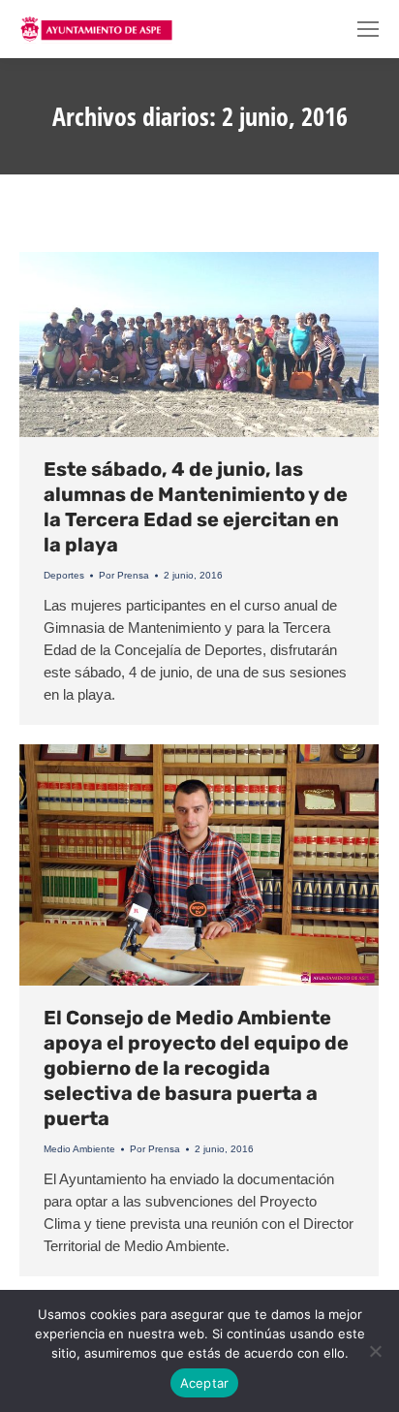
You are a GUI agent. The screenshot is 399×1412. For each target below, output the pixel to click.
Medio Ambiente (79, 1149)
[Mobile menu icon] (368, 29)
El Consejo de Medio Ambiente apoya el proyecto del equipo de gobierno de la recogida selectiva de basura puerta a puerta (196, 1068)
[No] (374, 1351)
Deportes (64, 575)
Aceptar (205, 1383)
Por (124, 575)
